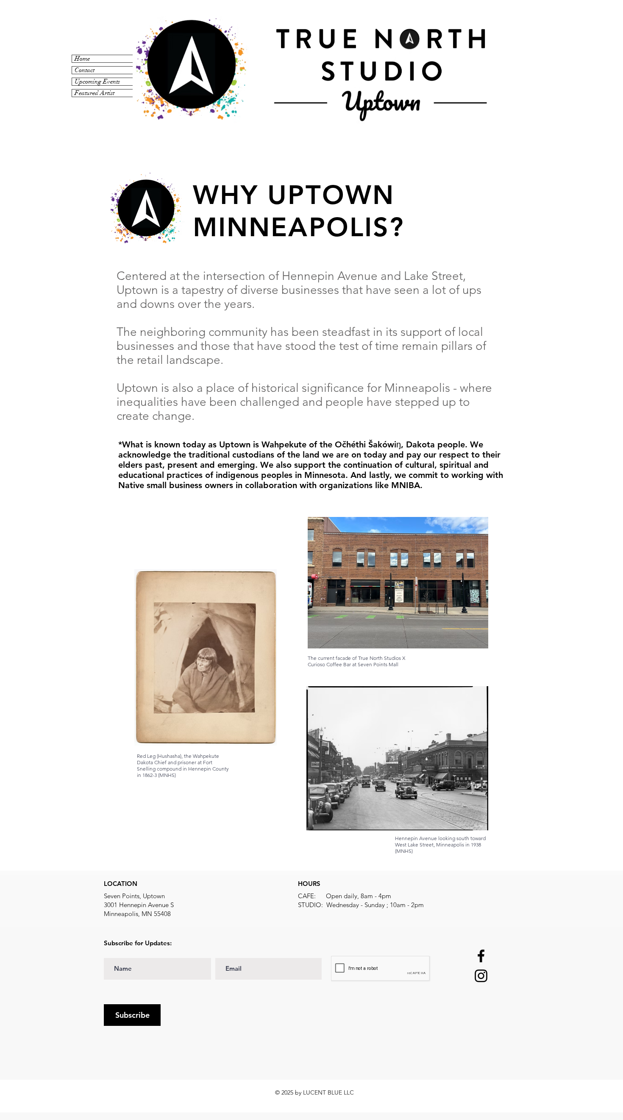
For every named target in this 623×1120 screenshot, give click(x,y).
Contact (85, 70)
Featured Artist (94, 93)
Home (82, 58)
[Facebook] (481, 955)
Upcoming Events (97, 81)
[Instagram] (481, 975)
